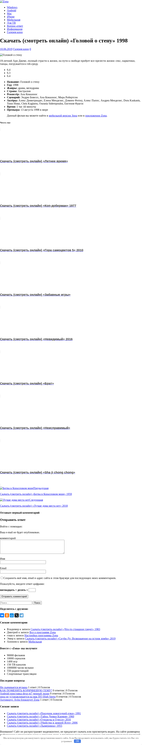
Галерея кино (15, 32)
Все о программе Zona (42, 632)
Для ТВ (11, 22)
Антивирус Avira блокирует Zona (19, 699)
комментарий (8, 538)
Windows (12, 7)
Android (11, 10)
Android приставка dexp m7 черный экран (24, 693)
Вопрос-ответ (15, 25)
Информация (14, 29)
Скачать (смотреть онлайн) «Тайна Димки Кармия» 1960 (40, 716)
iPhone (11, 16)
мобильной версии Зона (63, 115)
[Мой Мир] (12, 615)
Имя (2, 558)
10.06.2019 (6, 49)
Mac (9, 13)
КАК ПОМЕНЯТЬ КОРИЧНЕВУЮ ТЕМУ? (26, 690)
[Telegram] (21, 615)
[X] (17, 615)
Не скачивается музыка (13, 687)
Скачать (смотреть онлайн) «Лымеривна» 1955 (34, 725)
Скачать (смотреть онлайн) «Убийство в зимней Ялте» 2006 (42, 722)
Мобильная (13, 19)
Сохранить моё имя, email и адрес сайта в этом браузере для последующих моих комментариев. (59, 578)
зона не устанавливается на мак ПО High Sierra (28, 696)
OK (77, 741)
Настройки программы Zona (41, 635)
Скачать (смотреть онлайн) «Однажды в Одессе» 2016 (39, 719)
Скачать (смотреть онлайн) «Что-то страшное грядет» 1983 (65, 629)
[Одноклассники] (7, 615)
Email (3, 568)
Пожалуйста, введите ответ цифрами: (22, 583)
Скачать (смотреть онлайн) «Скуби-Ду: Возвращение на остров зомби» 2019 (70, 638)
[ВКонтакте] (2, 615)
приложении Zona (96, 115)
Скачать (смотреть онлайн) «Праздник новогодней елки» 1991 (44, 713)
